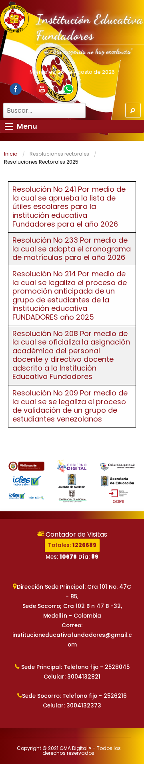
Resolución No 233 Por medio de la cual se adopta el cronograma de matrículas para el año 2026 (71, 248)
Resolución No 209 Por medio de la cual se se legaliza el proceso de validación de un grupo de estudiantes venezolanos (70, 406)
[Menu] (9, 126)
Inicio (11, 153)
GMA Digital (74, 748)
